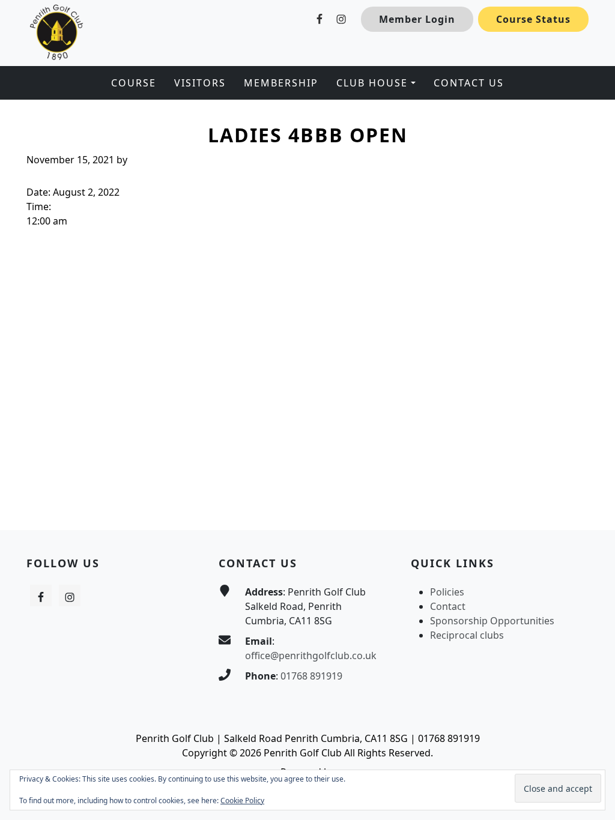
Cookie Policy (242, 800)
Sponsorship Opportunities (492, 620)
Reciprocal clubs (467, 635)
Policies (447, 591)
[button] (375, 83)
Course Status (533, 19)
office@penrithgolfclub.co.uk (311, 655)
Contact (447, 606)
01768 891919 (311, 676)
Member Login (417, 19)
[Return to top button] (591, 507)
